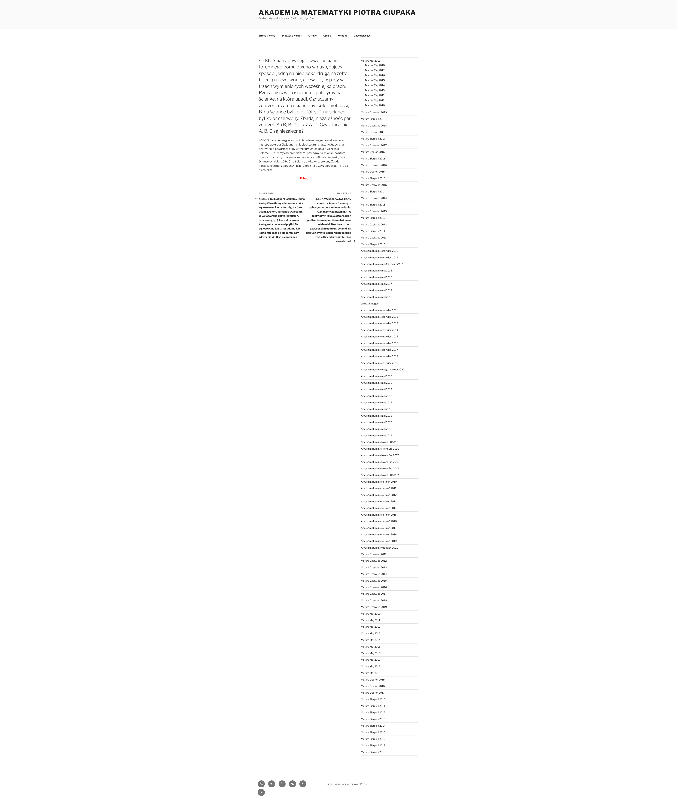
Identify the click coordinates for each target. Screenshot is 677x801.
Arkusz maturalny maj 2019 (376, 296)
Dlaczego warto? (292, 35)
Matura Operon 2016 (373, 151)
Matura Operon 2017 (373, 132)
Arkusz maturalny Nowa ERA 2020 (381, 474)
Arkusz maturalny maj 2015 (376, 270)
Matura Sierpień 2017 (373, 138)
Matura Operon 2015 (373, 171)
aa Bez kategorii (370, 303)
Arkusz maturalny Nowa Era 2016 (380, 448)
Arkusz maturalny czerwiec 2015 (379, 336)
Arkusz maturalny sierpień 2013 (379, 501)
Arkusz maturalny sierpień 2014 (379, 507)
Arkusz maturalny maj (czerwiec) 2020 (383, 263)
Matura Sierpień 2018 (373, 118)
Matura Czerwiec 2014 (374, 198)
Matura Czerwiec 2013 (374, 211)
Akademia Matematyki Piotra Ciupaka (337, 12)
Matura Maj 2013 (375, 90)
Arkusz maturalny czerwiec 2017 (379, 349)
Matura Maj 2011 (374, 100)
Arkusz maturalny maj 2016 (376, 277)
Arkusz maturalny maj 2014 (376, 402)
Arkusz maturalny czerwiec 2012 (379, 316)
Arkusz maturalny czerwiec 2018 (379, 250)
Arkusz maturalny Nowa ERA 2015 (380, 441)
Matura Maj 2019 (370, 60)
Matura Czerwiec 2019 (374, 112)
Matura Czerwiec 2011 (373, 237)
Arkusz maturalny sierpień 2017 (379, 527)
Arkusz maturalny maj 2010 (376, 376)
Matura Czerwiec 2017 (374, 145)
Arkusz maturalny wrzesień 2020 (379, 547)
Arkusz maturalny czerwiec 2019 (379, 257)
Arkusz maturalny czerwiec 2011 (379, 310)
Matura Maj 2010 (375, 105)
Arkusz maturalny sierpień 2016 (379, 521)
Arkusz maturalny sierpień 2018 (379, 534)
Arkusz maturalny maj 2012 (376, 389)
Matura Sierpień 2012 (373, 217)
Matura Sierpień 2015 (373, 178)
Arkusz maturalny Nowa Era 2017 (380, 455)
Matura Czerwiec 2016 (374, 165)
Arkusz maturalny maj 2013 (376, 395)
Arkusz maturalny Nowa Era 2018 (380, 461)
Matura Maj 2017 (375, 70)
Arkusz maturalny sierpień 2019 (379, 540)
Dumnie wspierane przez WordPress (346, 783)
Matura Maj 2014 (375, 85)
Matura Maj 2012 (375, 95)
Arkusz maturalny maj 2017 (376, 283)
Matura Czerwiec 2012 (374, 224)
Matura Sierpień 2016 (373, 158)
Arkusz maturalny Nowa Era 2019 (380, 468)
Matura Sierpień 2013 (373, 204)
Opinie (327, 35)
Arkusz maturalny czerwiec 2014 (379, 329)
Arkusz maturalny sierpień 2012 (379, 494)
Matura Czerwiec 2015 (374, 184)
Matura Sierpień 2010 (373, 244)
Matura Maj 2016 (375, 75)
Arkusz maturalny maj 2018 (376, 290)
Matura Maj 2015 (375, 80)
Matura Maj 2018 (375, 65)
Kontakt (342, 35)
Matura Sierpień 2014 (373, 191)
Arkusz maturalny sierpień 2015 (379, 514)
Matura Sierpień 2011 (373, 230)
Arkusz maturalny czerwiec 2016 (379, 343)
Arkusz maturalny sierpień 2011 (378, 488)
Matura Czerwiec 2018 (374, 125)
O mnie (312, 35)
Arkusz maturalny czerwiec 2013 (379, 323)
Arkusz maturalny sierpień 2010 (379, 481)
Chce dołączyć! (362, 35)
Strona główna (266, 35)
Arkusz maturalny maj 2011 (376, 382)
